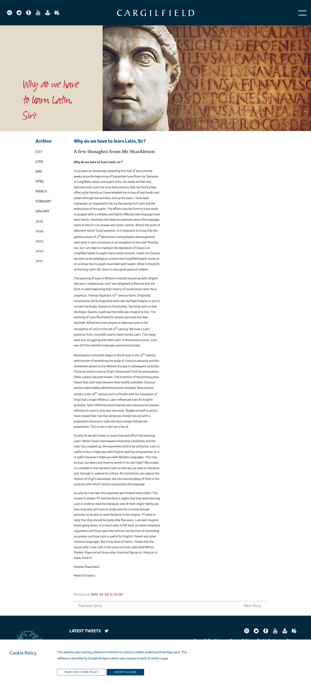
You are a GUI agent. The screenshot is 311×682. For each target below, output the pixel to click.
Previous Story (90, 605)
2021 (39, 261)
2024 (39, 231)
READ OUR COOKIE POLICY (82, 672)
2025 (39, 221)
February (43, 201)
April (40, 181)
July (39, 151)
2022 (39, 251)
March (41, 191)
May (39, 171)
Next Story (252, 605)
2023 (39, 241)
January (43, 211)
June (39, 161)
